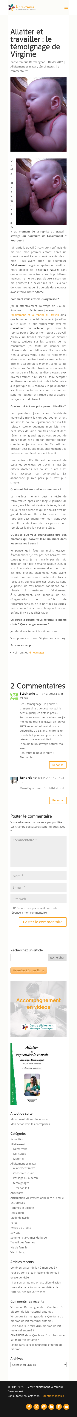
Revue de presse (20, 1227)
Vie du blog (17, 1252)
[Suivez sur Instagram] (44, 1407)
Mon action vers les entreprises (30, 1124)
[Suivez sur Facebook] (29, 1407)
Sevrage (15, 1232)
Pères (13, 1222)
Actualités (16, 1139)
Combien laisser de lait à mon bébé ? (33, 1267)
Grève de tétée (19, 1277)
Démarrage (20, 1149)
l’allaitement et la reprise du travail (34, 315)
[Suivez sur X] (36, 1407)
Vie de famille (18, 1247)
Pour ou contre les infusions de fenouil (34, 1272)
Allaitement (17, 1144)
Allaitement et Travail (23, 66)
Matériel (18, 1158)
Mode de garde (20, 1217)
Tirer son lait (21, 1188)
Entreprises (17, 1202)
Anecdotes (17, 1193)
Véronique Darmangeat (30, 62)
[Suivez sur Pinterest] (59, 1407)
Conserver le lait (23, 1173)
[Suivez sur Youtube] (66, 1407)
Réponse (57, 765)
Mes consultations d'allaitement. (30, 1119)
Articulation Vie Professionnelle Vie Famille (37, 1198)
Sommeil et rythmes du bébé (28, 1237)
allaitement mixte (24, 1168)
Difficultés (19, 1153)
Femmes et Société (22, 1207)
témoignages (47, 66)
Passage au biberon (25, 1178)
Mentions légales (53, 1396)
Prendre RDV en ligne (28, 970)
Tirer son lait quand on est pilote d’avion (35, 1282)
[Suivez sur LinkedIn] (51, 1407)
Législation (17, 1213)
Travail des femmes (22, 1242)
